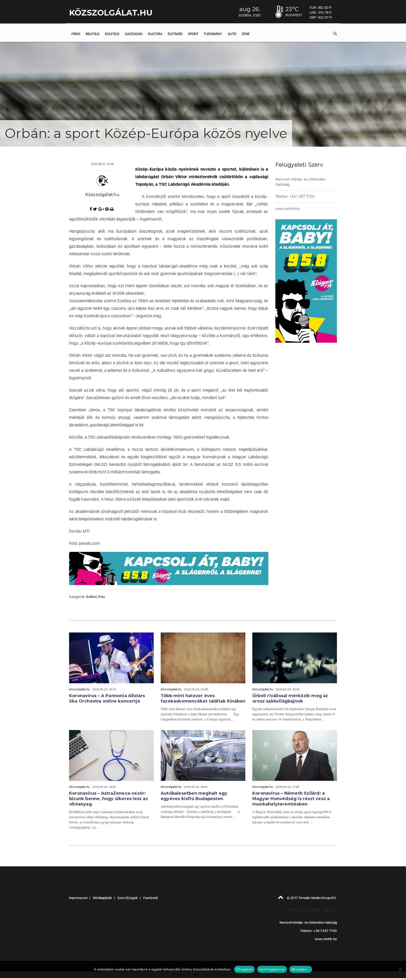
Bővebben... (301, 969)
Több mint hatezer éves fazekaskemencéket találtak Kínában (203, 698)
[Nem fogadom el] (400, 969)
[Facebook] (91, 209)
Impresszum (78, 898)
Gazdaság (134, 34)
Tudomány (213, 34)
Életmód (175, 34)
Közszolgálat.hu (102, 194)
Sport (193, 34)
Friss (75, 34)
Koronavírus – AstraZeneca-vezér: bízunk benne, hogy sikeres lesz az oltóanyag (108, 799)
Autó (232, 34)
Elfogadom (244, 969)
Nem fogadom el (272, 969)
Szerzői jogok (127, 898)
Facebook (150, 898)
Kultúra (155, 34)
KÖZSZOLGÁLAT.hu (110, 13)
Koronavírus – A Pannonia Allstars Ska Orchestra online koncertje (107, 698)
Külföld (112, 34)
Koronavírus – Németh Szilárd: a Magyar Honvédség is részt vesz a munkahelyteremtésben (291, 799)
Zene (246, 34)
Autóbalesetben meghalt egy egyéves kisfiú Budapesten (194, 796)
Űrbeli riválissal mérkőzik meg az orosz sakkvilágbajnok (290, 698)
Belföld (93, 34)
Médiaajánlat (102, 898)
